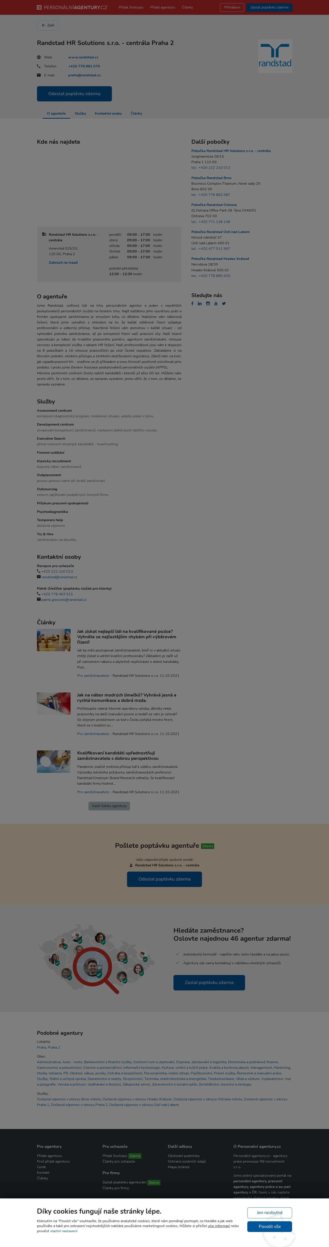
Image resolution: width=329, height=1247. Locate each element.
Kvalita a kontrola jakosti (229, 1067)
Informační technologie (141, 1067)
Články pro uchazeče (119, 1161)
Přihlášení (232, 7)
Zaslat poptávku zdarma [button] (269, 7)
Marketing (282, 1067)
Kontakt (43, 1172)
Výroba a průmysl (72, 1084)
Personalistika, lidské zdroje (166, 1073)
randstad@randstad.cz (59, 577)
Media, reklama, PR (52, 1073)
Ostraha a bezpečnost (124, 1073)
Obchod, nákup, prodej (88, 1073)
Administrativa (49, 1062)
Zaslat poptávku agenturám (124, 1182)
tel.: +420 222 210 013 (210, 167)
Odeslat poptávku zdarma (74, 94)
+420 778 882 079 (84, 66)
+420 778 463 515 (57, 594)
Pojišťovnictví (201, 1073)
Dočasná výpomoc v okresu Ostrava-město (207, 1099)
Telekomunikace (221, 1078)
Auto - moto (72, 1062)
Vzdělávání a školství (104, 1084)
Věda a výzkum (248, 1078)
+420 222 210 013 (57, 571)
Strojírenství (133, 1078)
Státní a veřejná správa (67, 1078)
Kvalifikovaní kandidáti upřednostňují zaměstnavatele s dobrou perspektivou (118, 755)
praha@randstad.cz (84, 75)
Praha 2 (54, 1047)
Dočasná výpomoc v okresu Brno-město (69, 1099)
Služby (80, 113)
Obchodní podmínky (184, 1155)
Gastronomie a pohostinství (59, 1067)
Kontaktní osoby (108, 113)
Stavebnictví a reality (104, 1078)
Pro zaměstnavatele (93, 675)
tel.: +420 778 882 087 (210, 194)
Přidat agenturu (162, 7)
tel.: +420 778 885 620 (210, 275)
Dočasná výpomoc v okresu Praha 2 (79, 1104)
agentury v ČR (245, 1192)
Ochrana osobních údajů (187, 1161)
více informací (219, 1225)
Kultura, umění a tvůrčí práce (185, 1067)
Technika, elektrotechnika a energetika (175, 1078)
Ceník (41, 1167)
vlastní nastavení (63, 1231)
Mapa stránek (179, 1167)
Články (187, 7)
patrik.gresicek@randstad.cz (64, 599)
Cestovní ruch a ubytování (153, 1062)
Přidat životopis (131, 7)
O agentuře (56, 113)
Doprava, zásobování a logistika (201, 1062)
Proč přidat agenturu (53, 1161)
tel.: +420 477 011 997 (210, 248)
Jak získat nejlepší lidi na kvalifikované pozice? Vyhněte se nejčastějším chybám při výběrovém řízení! (126, 636)
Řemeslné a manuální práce (259, 1073)
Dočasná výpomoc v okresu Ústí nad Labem (144, 1104)
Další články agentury (109, 805)
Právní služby (224, 1073)
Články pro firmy (116, 1188)
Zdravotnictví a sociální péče (174, 1084)
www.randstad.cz (83, 57)
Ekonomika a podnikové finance (253, 1062)
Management (261, 1067)
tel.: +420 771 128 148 (210, 221)
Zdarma (135, 1156)
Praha (41, 1047)
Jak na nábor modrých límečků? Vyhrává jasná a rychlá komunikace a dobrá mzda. (126, 697)
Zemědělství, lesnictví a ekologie (225, 1084)
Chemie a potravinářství (102, 1067)
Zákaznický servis (136, 1084)
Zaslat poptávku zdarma (209, 982)
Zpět (50, 25)
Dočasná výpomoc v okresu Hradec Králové (137, 1099)
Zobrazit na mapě (63, 262)
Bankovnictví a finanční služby (107, 1062)
